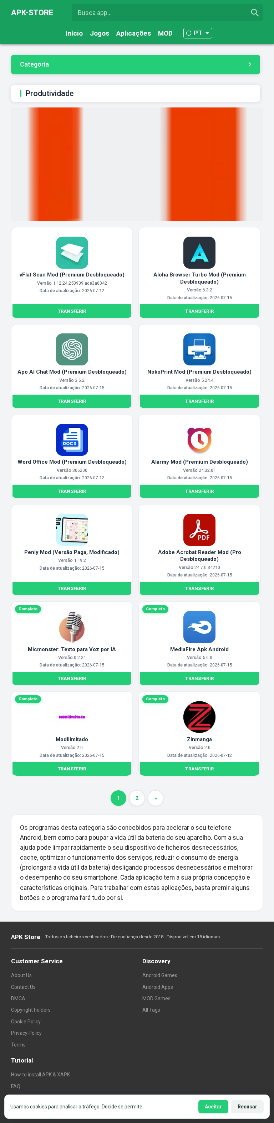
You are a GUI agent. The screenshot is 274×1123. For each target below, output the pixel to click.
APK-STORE (32, 12)
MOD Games (156, 998)
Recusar (247, 1106)
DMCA (18, 998)
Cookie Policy (26, 1021)
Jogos (99, 33)
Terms (18, 1045)
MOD (165, 33)
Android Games (159, 975)
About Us (21, 975)
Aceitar (213, 1106)
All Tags (151, 1010)
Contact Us (23, 987)
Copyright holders (31, 1010)
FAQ (15, 1086)
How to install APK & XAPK (40, 1074)
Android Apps (157, 987)
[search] (255, 13)
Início (74, 33)
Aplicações (133, 33)
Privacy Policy (26, 1033)
